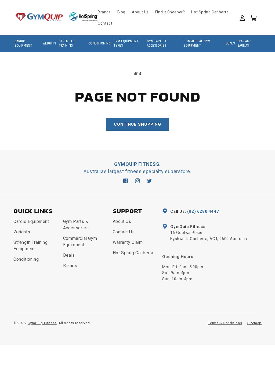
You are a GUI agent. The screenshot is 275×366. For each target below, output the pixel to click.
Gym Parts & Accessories (156, 43)
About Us (122, 221)
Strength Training (67, 43)
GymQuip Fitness (42, 323)
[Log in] (242, 17)
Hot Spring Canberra (133, 252)
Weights (49, 43)
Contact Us (124, 231)
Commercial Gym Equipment (197, 43)
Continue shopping (137, 124)
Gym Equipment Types (126, 43)
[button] (253, 17)
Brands (70, 265)
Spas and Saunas (245, 43)
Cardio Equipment (23, 43)
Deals (230, 43)
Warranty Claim (128, 242)
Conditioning (99, 43)
